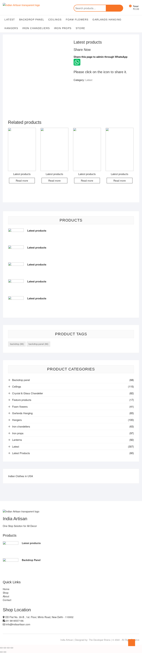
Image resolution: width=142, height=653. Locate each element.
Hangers (11, 28)
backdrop (17, 344)
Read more (22, 180)
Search (114, 8)
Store (80, 28)
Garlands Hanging (106, 19)
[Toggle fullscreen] (8, 647)
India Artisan (66, 639)
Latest (10, 19)
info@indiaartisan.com (17, 624)
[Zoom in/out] (11, 647)
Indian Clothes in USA (20, 476)
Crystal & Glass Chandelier (27, 393)
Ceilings (54, 19)
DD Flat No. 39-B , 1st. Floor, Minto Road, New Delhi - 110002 (39, 617)
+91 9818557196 (14, 620)
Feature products (21, 400)
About (6, 596)
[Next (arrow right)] (4, 651)
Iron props (63, 28)
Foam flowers (77, 19)
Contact (7, 600)
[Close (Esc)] (1, 647)
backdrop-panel (38, 344)
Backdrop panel (31, 19)
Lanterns (17, 440)
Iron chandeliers (36, 28)
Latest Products (21, 453)
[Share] (4, 647)
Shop (5, 592)
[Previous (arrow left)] (1, 651)
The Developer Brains (99, 639)
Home (6, 589)
